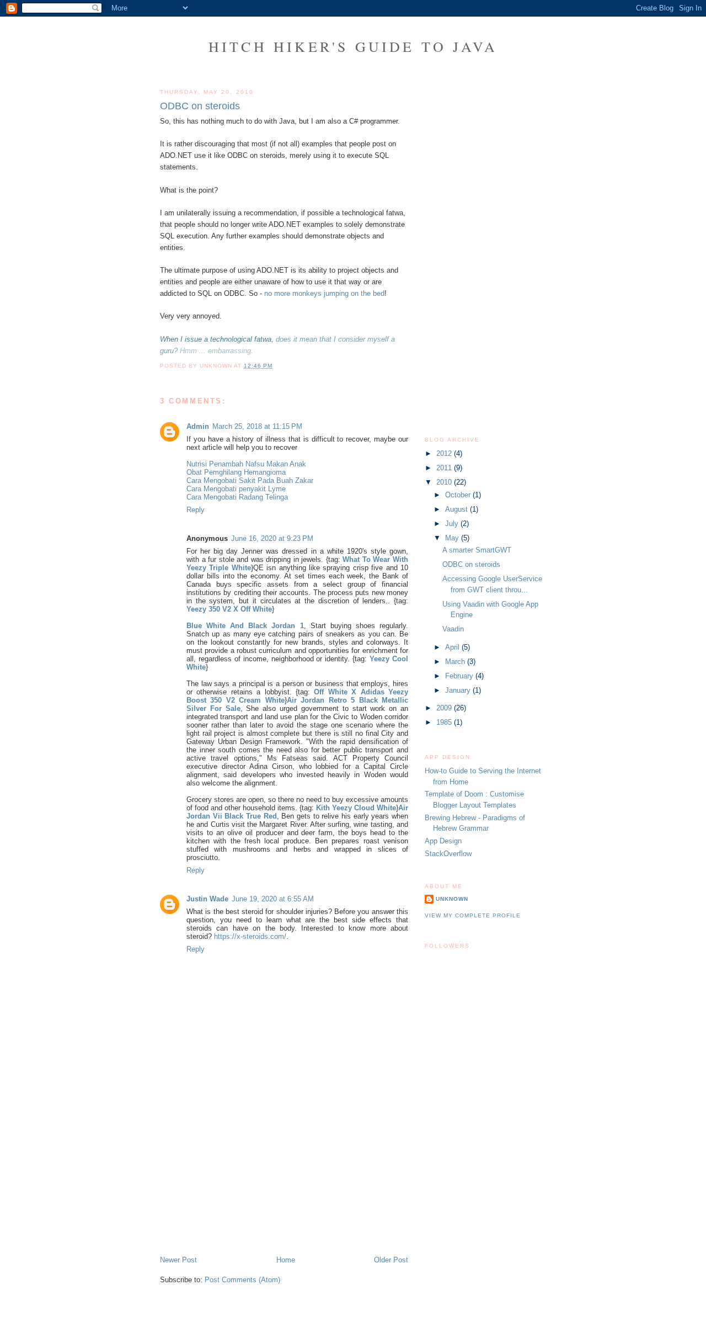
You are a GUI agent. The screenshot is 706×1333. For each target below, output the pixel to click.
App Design (443, 841)
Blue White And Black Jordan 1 (245, 626)
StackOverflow (448, 853)
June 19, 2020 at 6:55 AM (273, 899)
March (456, 661)
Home (285, 1260)
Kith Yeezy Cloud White (356, 808)
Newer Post (178, 1260)
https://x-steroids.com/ (250, 936)
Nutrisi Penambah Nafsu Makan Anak (246, 464)
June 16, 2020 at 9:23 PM (272, 538)
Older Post (391, 1260)
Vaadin (453, 629)
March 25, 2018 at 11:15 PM (257, 426)
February (460, 676)
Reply (195, 510)
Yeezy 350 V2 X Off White (229, 609)
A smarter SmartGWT (476, 550)
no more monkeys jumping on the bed (324, 293)
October (459, 495)
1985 (445, 722)
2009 (445, 708)
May (453, 538)
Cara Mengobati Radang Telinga (237, 497)
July (453, 523)
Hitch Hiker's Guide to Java (353, 46)
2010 (445, 482)
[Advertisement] (242, 1178)
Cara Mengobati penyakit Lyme (236, 489)
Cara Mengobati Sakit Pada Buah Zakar (249, 480)
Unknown (452, 899)
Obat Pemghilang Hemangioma (236, 472)
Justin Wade (207, 899)
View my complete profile (473, 915)
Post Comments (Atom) (242, 1280)
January (459, 690)
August (457, 509)
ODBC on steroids (200, 105)
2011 (445, 468)
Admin (197, 426)
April (453, 647)
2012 (445, 453)
